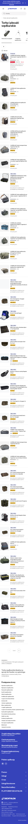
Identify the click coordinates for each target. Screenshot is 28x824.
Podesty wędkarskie (6, 718)
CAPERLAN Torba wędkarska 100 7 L (18, 89)
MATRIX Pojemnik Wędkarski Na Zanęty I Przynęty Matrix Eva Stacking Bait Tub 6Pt (18, 387)
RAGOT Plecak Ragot (16, 313)
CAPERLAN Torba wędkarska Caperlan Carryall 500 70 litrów (18, 209)
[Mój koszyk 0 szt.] (25, 8)
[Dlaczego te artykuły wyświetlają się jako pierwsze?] (2, 50)
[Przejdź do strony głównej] (12, 8)
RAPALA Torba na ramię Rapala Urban (18, 372)
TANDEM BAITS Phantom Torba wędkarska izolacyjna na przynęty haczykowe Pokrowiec (18, 178)
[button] (23, 64)
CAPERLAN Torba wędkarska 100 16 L (18, 542)
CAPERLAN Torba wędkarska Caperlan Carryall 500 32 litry (18, 238)
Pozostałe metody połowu (8, 714)
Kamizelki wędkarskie (7, 711)
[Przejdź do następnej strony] (19, 650)
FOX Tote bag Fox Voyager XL (18, 401)
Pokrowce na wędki (7, 38)
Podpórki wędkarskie (18, 39)
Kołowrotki (4, 701)
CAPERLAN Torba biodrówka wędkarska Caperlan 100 (17, 266)
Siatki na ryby (5, 716)
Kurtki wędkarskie (6, 692)
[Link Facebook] (2, 763)
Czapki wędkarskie (6, 707)
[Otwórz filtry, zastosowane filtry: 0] (3, 46)
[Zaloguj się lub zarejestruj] (21, 8)
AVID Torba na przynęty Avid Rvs (17, 591)
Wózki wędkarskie (6, 694)
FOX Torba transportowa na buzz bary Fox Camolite (17, 473)
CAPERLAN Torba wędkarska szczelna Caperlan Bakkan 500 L (18, 161)
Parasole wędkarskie (7, 690)
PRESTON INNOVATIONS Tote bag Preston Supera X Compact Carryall (18, 357)
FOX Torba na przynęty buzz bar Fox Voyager (17, 416)
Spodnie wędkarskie (6, 685)
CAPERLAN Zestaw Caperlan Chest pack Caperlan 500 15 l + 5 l (18, 57)
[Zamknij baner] (25, 3)
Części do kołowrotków (7, 698)
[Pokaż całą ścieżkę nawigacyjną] (2, 18)
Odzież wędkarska (6, 703)
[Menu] (3, 8)
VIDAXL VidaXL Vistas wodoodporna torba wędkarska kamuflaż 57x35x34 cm (18, 284)
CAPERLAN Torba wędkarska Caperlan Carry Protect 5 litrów (18, 457)
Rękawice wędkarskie (7, 687)
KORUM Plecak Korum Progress (18, 501)
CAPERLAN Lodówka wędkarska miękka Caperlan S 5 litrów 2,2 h (18, 224)
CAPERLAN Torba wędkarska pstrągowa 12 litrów (18, 252)
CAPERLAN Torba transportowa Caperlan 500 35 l (18, 146)
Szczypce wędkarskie (7, 722)
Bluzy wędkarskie (6, 705)
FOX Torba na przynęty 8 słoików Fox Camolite (16, 635)
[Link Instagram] (6, 763)
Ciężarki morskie (6, 727)
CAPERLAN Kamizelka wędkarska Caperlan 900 (17, 117)
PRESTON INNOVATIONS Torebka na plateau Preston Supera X (17, 620)
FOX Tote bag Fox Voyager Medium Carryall (17, 299)
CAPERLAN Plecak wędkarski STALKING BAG (18, 103)
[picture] (4, 57)
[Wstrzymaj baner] (23, 3)
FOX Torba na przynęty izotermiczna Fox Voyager (17, 487)
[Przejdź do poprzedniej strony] (9, 650)
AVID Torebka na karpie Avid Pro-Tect (17, 342)
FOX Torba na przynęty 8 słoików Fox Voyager (16, 530)
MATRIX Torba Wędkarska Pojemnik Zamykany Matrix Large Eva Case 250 (17, 576)
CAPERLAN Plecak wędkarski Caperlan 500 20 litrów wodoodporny (18, 132)
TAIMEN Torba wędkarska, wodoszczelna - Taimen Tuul (17, 430)
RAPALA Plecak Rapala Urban (18, 515)
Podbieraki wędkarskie (7, 696)
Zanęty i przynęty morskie (8, 720)
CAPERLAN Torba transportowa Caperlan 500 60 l (18, 442)
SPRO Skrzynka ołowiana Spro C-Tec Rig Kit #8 (18, 328)
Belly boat (4, 725)
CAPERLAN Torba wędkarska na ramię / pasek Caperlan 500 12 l (18, 196)
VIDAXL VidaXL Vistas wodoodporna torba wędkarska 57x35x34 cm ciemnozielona (17, 560)
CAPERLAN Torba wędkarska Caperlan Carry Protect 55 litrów (18, 75)
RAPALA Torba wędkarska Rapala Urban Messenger (17, 605)
